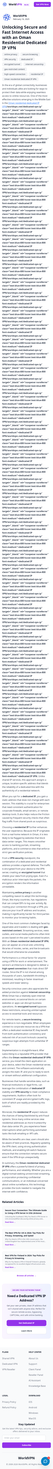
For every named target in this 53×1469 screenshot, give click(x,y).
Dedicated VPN (10, 1363)
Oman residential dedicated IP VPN (20, 79)
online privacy (10, 54)
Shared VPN (8, 1358)
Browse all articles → (26, 1275)
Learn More (26, 1330)
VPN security (10, 59)
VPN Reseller (8, 1369)
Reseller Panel (36, 1374)
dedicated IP (27, 59)
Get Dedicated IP (26, 1323)
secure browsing (30, 54)
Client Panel (35, 1369)
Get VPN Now (42, 4)
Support (33, 1363)
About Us (33, 1358)
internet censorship (34, 64)
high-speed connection (14, 74)
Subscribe (26, 1445)
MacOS (32, 1418)
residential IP (37, 74)
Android (33, 1407)
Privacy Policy (9, 1401)
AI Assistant (35, 1380)
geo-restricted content (14, 69)
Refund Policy (9, 1407)
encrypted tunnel (12, 64)
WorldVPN (20, 16)
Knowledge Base (37, 1385)
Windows (33, 1412)
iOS (30, 1401)
